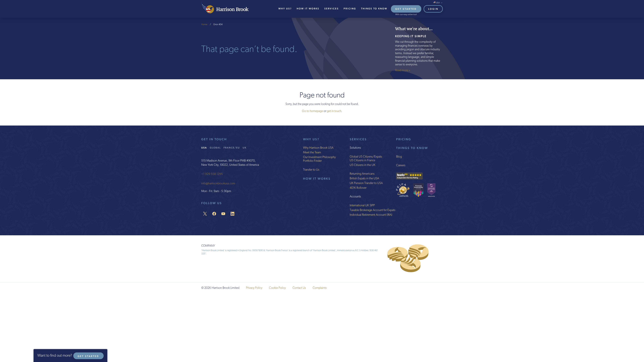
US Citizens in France (362, 160)
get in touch (334, 111)
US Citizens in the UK (362, 165)
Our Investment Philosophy (319, 157)
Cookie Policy (277, 288)
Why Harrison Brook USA (318, 147)
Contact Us (299, 288)
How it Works (317, 178)
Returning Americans (362, 173)
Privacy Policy (254, 288)
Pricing (350, 8)
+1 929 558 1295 (212, 174)
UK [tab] (245, 147)
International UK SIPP (362, 205)
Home (204, 24)
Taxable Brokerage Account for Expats (372, 210)
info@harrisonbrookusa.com (218, 183)
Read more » (402, 70)
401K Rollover (358, 188)
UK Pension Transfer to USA (366, 183)
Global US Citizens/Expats (366, 156)
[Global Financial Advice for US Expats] (225, 7)
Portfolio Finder (312, 161)
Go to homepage (312, 111)
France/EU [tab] (232, 147)
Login (433, 9)
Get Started (406, 9)
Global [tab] (215, 147)
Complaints (320, 288)
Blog (399, 156)
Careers (400, 165)
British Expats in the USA (364, 178)
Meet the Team (312, 152)
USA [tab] (204, 147)
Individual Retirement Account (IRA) (371, 215)
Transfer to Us (311, 169)
